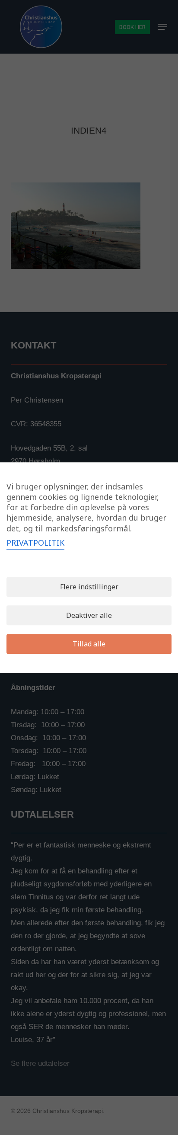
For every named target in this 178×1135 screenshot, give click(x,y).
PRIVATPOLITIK (35, 542)
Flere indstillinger (89, 586)
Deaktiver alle (89, 615)
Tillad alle (89, 644)
